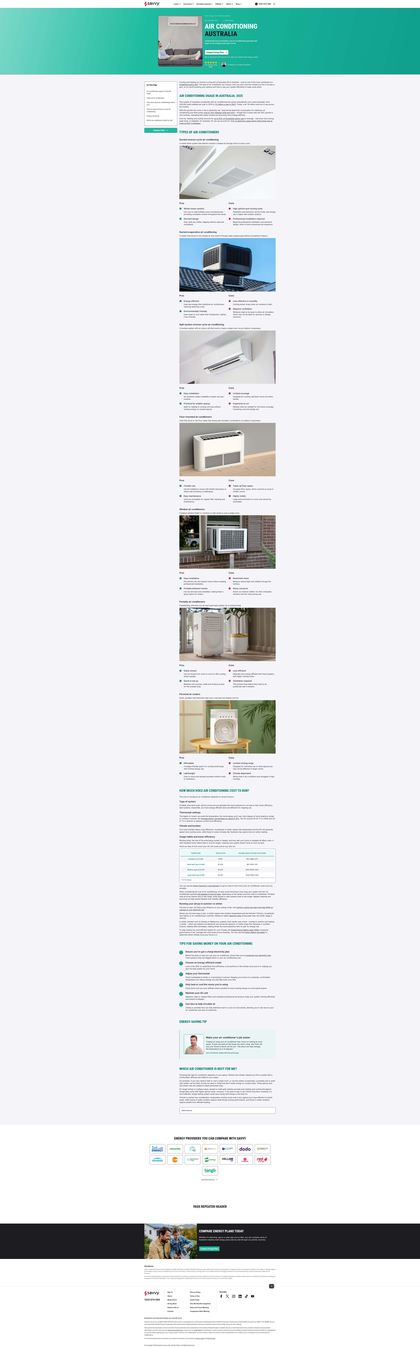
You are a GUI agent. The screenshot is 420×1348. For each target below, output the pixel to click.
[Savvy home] (152, 4)
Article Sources (187, 1110)
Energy (211, 16)
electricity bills (235, 916)
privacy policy (200, 1338)
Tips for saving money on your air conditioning (159, 110)
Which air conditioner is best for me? (160, 120)
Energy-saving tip (153, 116)
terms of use (211, 1338)
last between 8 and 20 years (209, 894)
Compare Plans (159, 130)
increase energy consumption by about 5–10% (220, 819)
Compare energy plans (209, 1249)
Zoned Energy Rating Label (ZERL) (245, 930)
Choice (189, 880)
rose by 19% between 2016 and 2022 (219, 113)
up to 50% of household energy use (229, 118)
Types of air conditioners (156, 98)
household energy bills (188, 84)
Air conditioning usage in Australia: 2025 (159, 92)
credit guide (197, 1330)
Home (206, 16)
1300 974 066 (264, 4)
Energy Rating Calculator (255, 932)
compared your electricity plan (258, 955)
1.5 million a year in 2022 (225, 104)
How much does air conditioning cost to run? (161, 103)
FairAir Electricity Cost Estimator (206, 886)
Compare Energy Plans (215, 52)
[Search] (274, 3)
